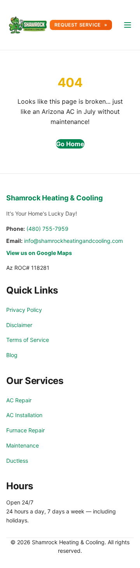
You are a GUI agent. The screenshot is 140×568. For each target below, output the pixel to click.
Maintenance (22, 445)
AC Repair (19, 400)
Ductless (17, 460)
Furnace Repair (25, 430)
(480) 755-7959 (47, 228)
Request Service (78, 25)
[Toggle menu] (127, 25)
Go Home (70, 144)
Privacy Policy (24, 309)
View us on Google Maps (39, 252)
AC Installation (24, 415)
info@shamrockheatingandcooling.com (73, 240)
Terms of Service (27, 339)
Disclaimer (19, 325)
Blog (12, 355)
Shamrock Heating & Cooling (54, 198)
